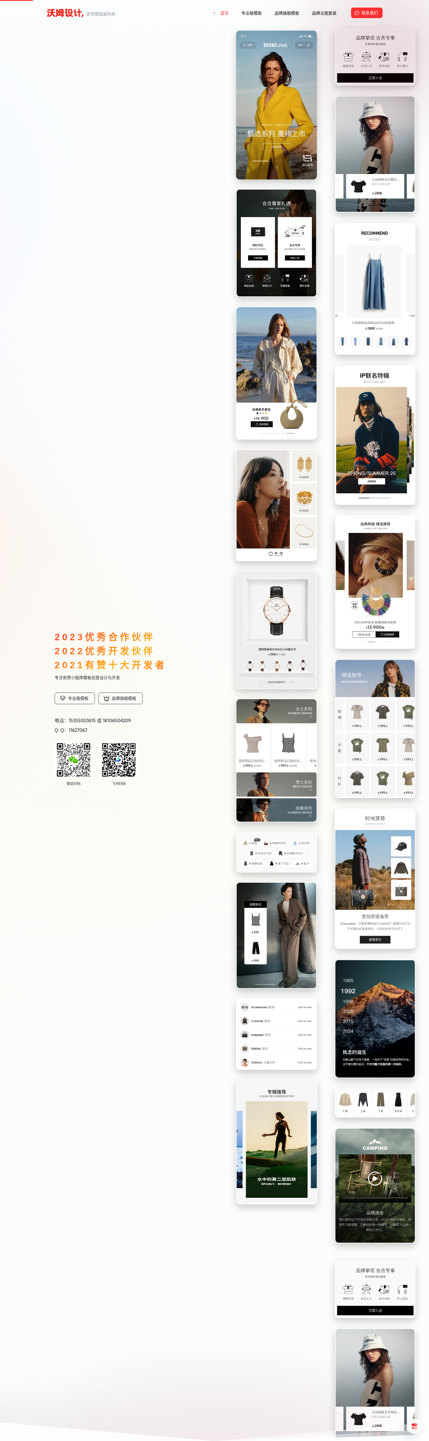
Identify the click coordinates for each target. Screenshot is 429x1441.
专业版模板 (78, 698)
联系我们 (370, 13)
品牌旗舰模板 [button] (287, 13)
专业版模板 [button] (251, 13)
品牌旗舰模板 (124, 698)
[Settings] (414, 1426)
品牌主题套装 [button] (324, 13)
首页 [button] (224, 13)
